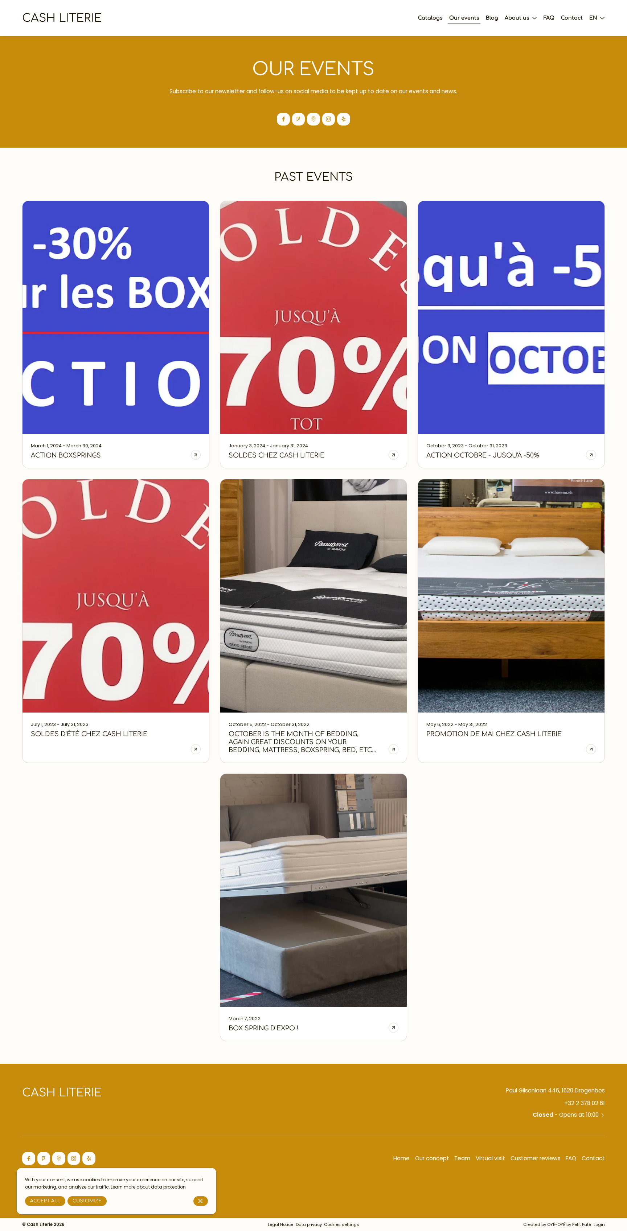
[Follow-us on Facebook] (283, 119)
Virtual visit (490, 1158)
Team (462, 1158)
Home (401, 1158)
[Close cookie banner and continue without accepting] (200, 1201)
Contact (593, 1158)
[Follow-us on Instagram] (328, 119)
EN (593, 18)
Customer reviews (536, 1158)
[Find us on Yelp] (343, 119)
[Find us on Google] (313, 119)
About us (517, 18)
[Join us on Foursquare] (298, 119)
